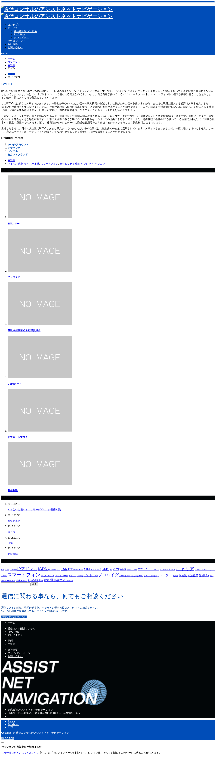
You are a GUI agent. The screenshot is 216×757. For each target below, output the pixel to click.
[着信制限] (40, 484)
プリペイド (14, 277)
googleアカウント (18, 144)
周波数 (183, 575)
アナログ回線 (132, 569)
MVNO (76, 569)
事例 (10, 640)
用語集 (11, 74)
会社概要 (13, 44)
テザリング (14, 148)
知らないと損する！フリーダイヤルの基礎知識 (34, 509)
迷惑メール (21, 580)
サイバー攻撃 (31, 163)
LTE (70, 569)
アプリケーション (148, 569)
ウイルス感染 (15, 163)
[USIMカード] (40, 377)
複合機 (11, 532)
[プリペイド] (40, 270)
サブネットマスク (18, 437)
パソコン (100, 163)
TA (111, 569)
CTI (11, 569)
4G (2, 569)
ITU (58, 569)
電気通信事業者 (55, 580)
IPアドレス (27, 569)
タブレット (87, 163)
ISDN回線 (52, 569)
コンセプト (14, 24)
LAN (64, 569)
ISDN (43, 569)
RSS (10, 727)
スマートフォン (49, 163)
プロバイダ (108, 575)
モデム (139, 575)
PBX (10, 543)
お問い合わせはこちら (14, 617)
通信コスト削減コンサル (21, 628)
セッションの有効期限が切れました (21, 746)
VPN (116, 569)
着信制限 (13, 490)
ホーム (11, 622)
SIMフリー (14, 223)
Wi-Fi (123, 569)
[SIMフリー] (40, 217)
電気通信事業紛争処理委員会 (24, 330)
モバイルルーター (150, 576)
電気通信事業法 (35, 580)
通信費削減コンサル (25, 31)
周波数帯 (193, 575)
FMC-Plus (19, 34)
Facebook (13, 724)
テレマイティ (21, 37)
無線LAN (204, 575)
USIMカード (15, 383)
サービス (13, 28)
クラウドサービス (202, 569)
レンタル (13, 151)
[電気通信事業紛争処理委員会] (40, 324)
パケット (72, 576)
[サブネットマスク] (40, 430)
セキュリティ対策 (69, 163)
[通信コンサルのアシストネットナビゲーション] (54, 704)
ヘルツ (133, 576)
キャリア (185, 568)
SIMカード (95, 569)
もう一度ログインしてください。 (20, 752)
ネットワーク (61, 575)
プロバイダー (124, 576)
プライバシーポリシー (20, 653)
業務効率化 (14, 520)
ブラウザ (80, 576)
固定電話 (13, 554)
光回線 (175, 576)
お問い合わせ (15, 47)
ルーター (165, 575)
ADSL (7, 569)
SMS (105, 569)
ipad (15, 569)
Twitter (11, 721)
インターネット (167, 569)
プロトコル (91, 575)
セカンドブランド (18, 154)
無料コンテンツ (16, 41)
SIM (87, 569)
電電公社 (69, 581)
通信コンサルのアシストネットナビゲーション (42, 732)
